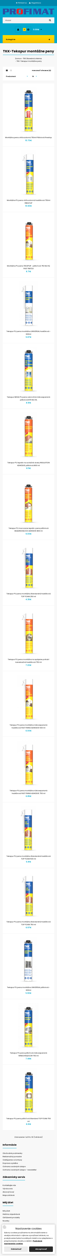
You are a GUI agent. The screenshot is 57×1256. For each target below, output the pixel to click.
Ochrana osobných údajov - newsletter (20, 1170)
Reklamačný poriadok (12, 1156)
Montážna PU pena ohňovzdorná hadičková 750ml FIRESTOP (28, 201)
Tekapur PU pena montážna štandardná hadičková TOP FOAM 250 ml (28, 595)
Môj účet (6, 1211)
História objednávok (11, 1214)
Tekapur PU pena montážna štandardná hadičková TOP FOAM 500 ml (28, 857)
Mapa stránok (9, 1195)
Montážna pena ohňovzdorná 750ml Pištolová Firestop (28, 137)
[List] (11, 70)
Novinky (6, 1221)
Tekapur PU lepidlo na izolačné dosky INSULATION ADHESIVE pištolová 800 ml (28, 464)
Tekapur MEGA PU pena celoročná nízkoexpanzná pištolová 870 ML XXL (28, 398)
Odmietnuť (16, 1249)
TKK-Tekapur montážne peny (29, 61)
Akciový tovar (8, 1192)
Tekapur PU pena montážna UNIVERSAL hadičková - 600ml (28, 332)
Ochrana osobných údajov (14, 1166)
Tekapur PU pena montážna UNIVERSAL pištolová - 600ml (28, 988)
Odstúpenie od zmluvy (12, 1160)
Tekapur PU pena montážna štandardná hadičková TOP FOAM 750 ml (28, 923)
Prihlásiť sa (22, 3)
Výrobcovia (8, 1188)
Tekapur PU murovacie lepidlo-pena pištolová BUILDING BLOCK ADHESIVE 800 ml (29, 529)
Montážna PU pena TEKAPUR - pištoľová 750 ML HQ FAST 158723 (28, 267)
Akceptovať (41, 1249)
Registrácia (36, 3)
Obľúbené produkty (11, 1217)
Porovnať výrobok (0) (41, 70)
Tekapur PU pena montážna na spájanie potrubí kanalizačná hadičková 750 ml (28, 660)
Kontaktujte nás (9, 1185)
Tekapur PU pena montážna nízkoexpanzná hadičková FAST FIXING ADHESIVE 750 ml (28, 792)
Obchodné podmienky (12, 1153)
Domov (18, 58)
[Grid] (7, 70)
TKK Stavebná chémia (32, 58)
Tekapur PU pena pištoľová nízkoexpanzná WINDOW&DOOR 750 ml (28, 1054)
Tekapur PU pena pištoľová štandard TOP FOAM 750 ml (28, 1120)
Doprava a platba (10, 1163)
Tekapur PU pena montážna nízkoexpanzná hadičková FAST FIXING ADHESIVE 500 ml (28, 726)
